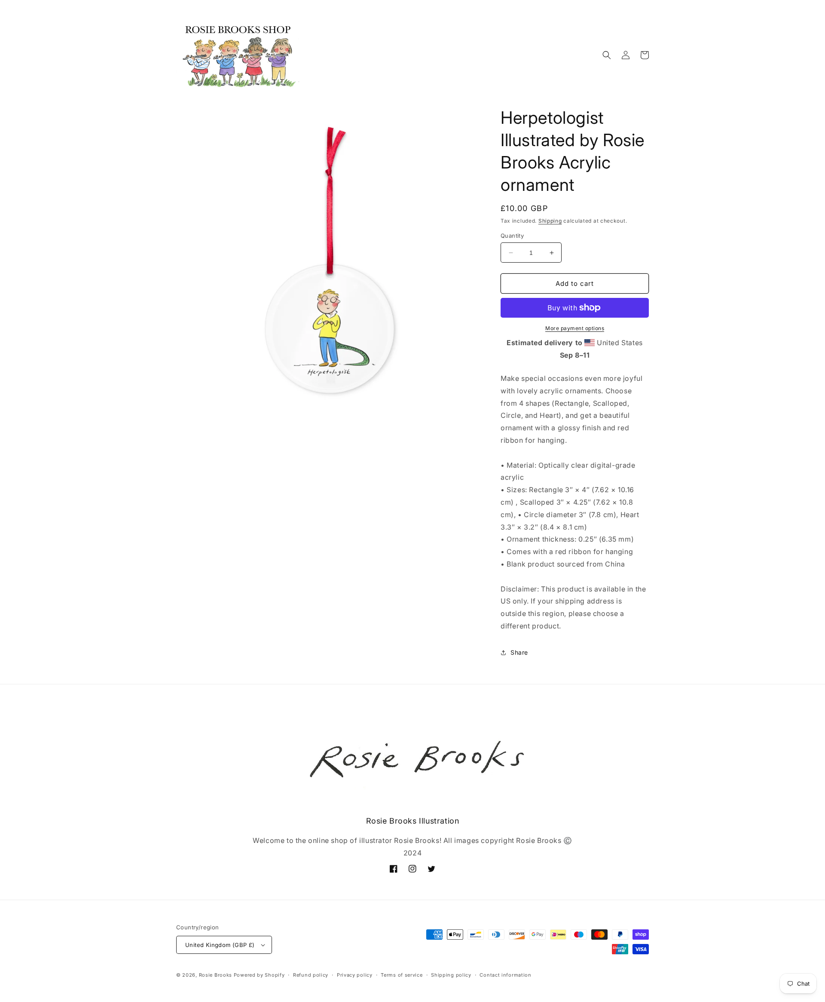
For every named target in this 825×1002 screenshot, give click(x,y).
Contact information (505, 975)
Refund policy (310, 975)
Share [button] (519, 652)
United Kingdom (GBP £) (220, 944)
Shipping (550, 221)
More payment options (574, 328)
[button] (606, 55)
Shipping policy (451, 975)
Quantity (512, 235)
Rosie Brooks (215, 975)
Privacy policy (355, 975)
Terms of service (401, 975)
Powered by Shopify (259, 975)
